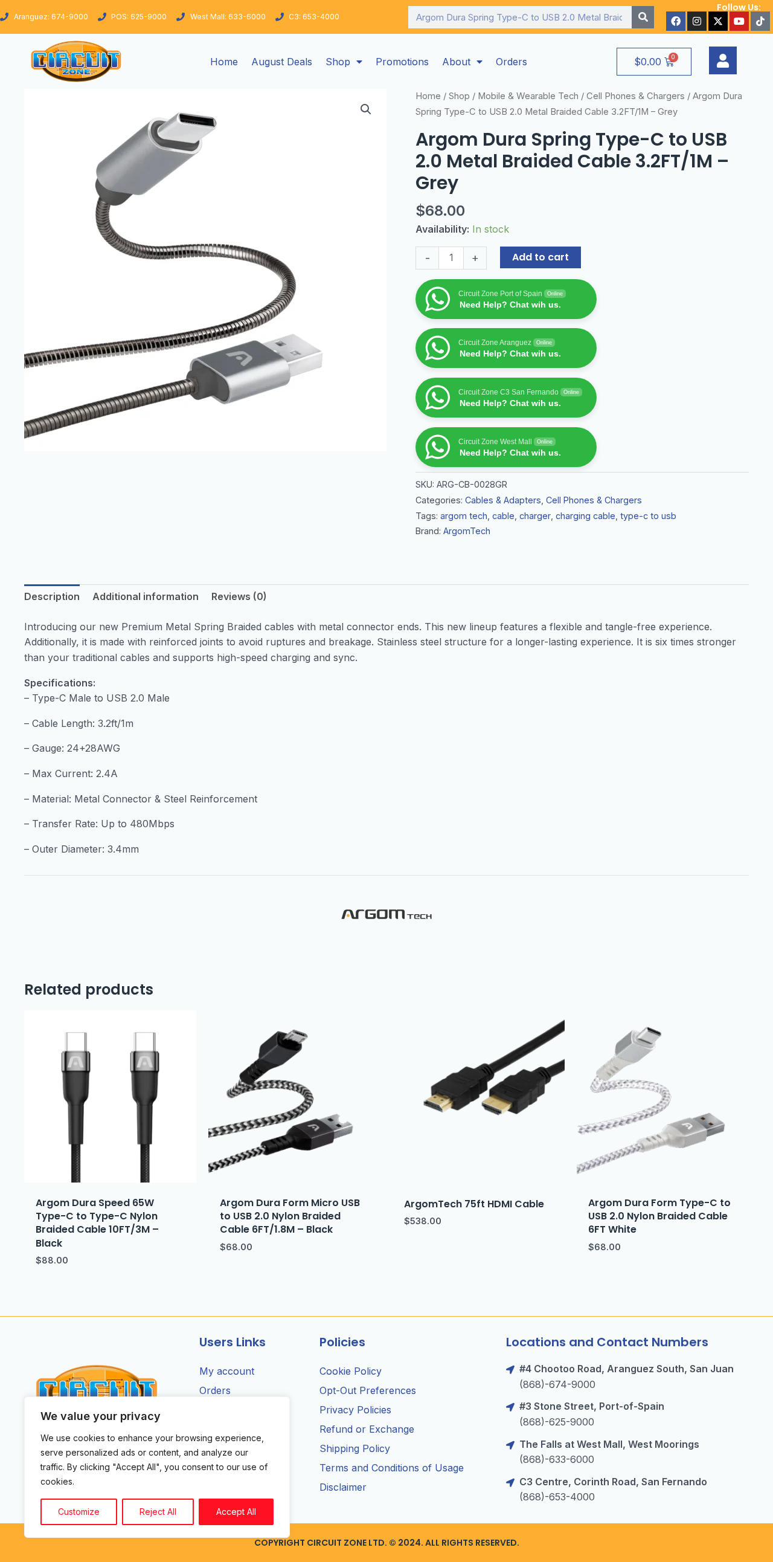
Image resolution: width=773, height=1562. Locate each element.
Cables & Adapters (503, 500)
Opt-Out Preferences (367, 1390)
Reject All (158, 1511)
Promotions (402, 62)
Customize (79, 1511)
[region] (157, 1467)
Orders (511, 62)
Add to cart (540, 257)
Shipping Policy (354, 1448)
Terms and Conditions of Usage (391, 1468)
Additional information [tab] (145, 596)
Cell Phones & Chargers (635, 96)
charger (535, 516)
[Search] (643, 17)
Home (224, 62)
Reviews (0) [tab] (239, 596)
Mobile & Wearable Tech (528, 96)
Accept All (236, 1511)
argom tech (463, 516)
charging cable (585, 516)
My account (226, 1371)
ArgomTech (466, 531)
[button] (366, 109)
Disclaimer (343, 1487)
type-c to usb (648, 516)
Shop (338, 62)
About (456, 62)
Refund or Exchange (366, 1429)
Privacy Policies (355, 1410)
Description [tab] (52, 596)
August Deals (281, 62)
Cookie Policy (350, 1371)
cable (503, 516)
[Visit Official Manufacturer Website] (386, 914)
